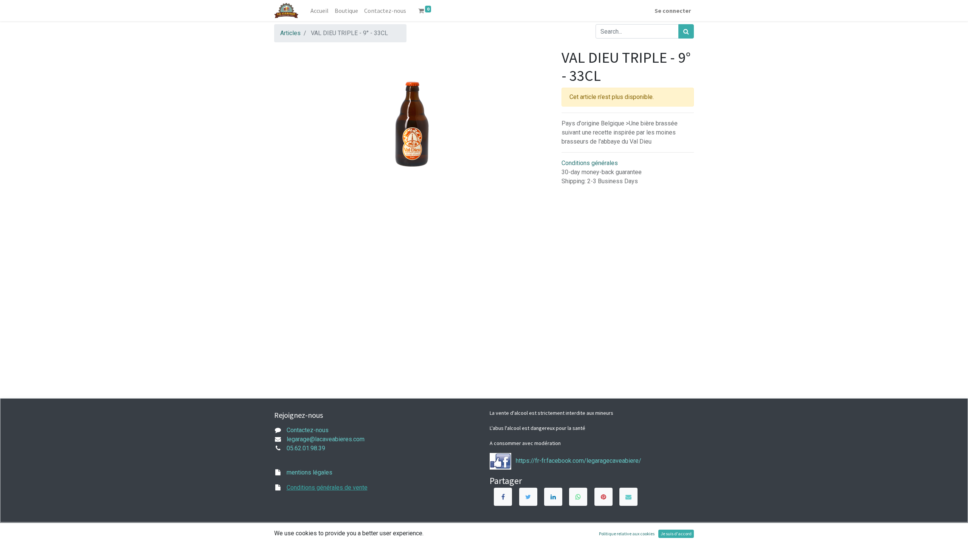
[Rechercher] (686, 31)
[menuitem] (319, 10)
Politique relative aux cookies (627, 533)
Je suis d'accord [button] (676, 533)
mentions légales (309, 472)
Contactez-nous (308, 430)
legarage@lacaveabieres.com (326, 439)
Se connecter (673, 10)
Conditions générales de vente (327, 487)
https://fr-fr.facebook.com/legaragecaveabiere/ (578, 460)
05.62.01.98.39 (306, 448)
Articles (290, 33)
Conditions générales (590, 163)
